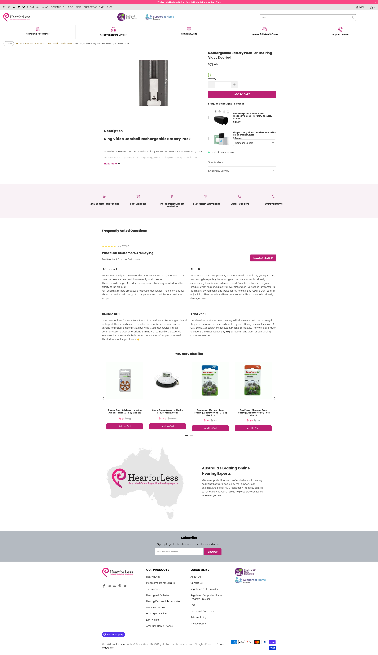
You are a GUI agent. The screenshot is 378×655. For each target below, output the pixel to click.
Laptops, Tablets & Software (264, 34)
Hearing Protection (156, 613)
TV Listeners (152, 589)
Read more (110, 163)
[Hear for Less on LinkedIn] (13, 7)
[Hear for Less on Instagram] (8, 7)
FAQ (192, 605)
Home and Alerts (189, 34)
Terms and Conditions (202, 611)
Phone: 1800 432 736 (37, 7)
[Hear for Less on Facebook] (3, 7)
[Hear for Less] (16, 17)
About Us (195, 576)
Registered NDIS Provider (204, 589)
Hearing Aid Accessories (37, 34)
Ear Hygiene (152, 619)
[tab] (186, 435)
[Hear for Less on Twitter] (23, 7)
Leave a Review (263, 258)
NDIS (78, 7)
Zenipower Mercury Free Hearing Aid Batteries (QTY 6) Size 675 (210, 413)
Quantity (212, 79)
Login (362, 7)
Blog (70, 7)
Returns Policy (198, 617)
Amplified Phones (340, 34)
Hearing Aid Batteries (157, 595)
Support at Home (94, 7)
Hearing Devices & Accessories (163, 601)
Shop (109, 7)
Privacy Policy (198, 623)
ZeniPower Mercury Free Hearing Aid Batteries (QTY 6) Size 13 (253, 413)
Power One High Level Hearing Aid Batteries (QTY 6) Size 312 (125, 411)
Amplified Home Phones (159, 626)
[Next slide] (275, 398)
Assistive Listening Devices (113, 35)
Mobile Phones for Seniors (160, 582)
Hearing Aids (153, 576)
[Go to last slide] (103, 398)
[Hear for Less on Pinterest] (18, 7)
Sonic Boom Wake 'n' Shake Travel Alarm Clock (167, 411)
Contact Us (58, 7)
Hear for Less (117, 644)
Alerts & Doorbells (156, 607)
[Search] (352, 17)
